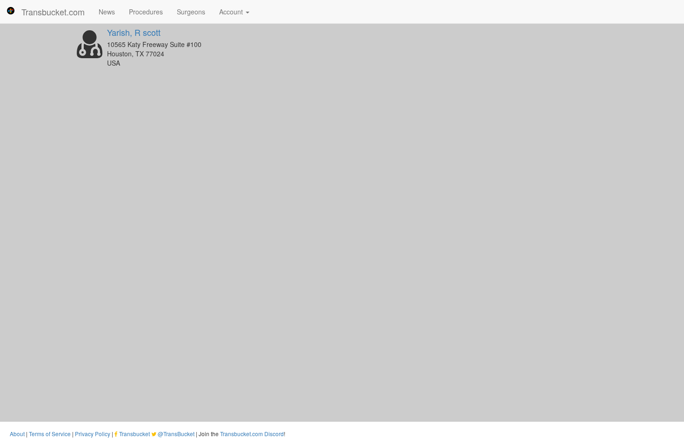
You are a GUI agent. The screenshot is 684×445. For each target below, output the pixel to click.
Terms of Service (50, 434)
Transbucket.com (53, 12)
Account (232, 11)
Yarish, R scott (134, 32)
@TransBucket (176, 434)
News (107, 11)
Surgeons (191, 11)
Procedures (146, 11)
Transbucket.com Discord (252, 434)
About (17, 434)
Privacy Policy (92, 434)
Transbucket (134, 434)
